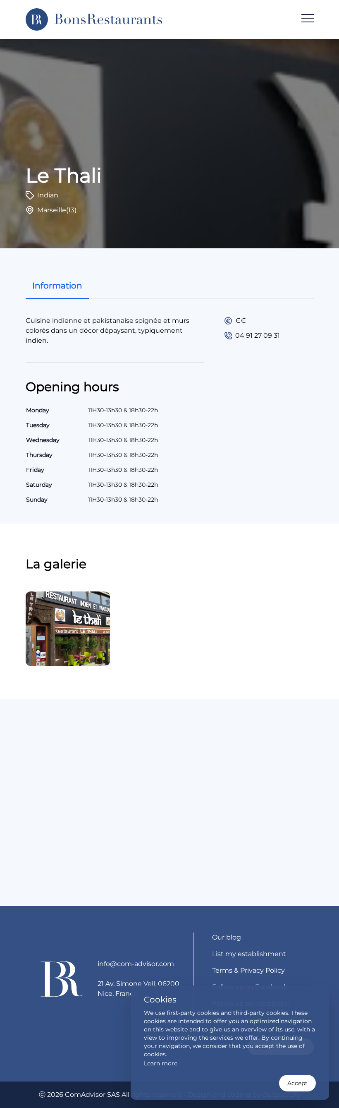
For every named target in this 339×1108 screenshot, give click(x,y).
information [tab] (57, 286)
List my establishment (249, 954)
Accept (297, 1083)
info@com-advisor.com (136, 964)
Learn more (160, 1063)
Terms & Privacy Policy (248, 970)
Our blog (226, 937)
